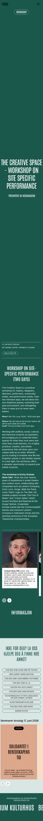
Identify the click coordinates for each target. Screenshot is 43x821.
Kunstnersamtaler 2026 (21, 702)
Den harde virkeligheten (21, 674)
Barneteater (21, 711)
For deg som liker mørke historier (21, 679)
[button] (38, 4)
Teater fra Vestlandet (21, 687)
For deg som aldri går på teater (21, 670)
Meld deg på (10, 353)
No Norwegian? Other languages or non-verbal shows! (21, 697)
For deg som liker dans (21, 706)
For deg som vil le (21, 683)
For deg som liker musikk (21, 691)
